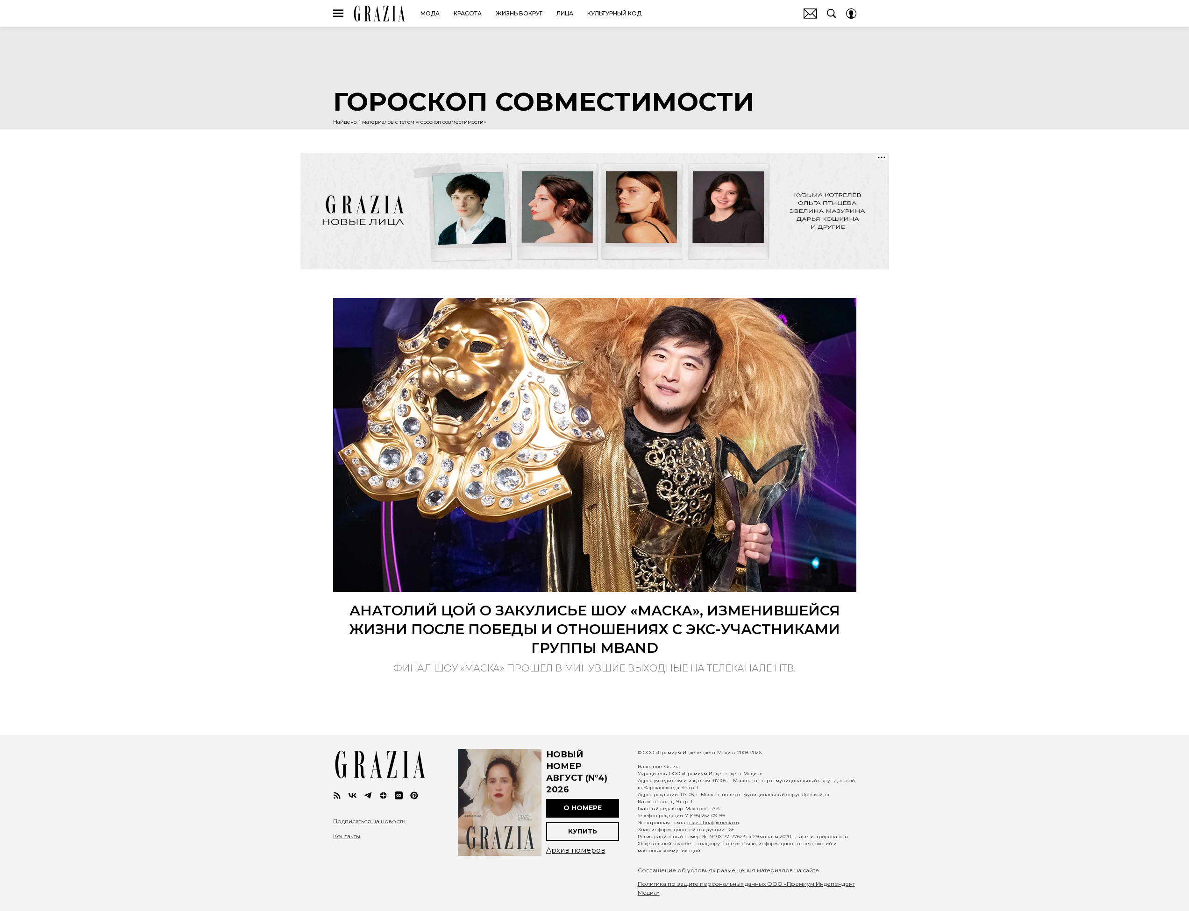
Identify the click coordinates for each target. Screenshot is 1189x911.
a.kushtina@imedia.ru (713, 822)
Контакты (346, 836)
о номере (582, 808)
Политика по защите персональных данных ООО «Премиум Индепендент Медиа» (746, 888)
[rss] (337, 795)
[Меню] (338, 13)
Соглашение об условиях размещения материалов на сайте (728, 870)
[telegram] (368, 795)
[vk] (352, 795)
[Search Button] (831, 13)
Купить (582, 831)
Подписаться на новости (369, 821)
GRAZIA (379, 13)
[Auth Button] (851, 13)
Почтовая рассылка (810, 13)
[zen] (383, 795)
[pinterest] (414, 795)
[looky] (399, 795)
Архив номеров (575, 850)
